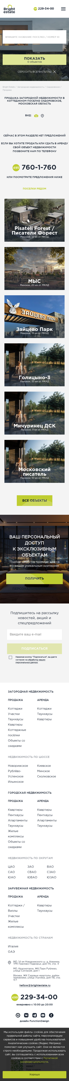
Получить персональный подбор (34, 580)
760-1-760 (34, 168)
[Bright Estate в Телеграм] (34, 1015)
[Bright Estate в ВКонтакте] (26, 1015)
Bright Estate (9, 87)
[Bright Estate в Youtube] (43, 1015)
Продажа (7, 90)
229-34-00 (44, 8)
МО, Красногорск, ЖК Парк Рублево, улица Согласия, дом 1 (35, 970)
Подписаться (34, 648)
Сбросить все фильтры (34, 71)
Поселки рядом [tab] (34, 189)
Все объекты (34, 500)
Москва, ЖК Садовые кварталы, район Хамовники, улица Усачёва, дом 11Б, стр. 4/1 (37, 978)
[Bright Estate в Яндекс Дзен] (51, 1015)
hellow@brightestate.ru (34, 985)
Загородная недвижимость (30, 87)
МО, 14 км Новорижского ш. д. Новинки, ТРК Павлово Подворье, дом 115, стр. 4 (36, 963)
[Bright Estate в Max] (18, 1015)
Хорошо (34, 1075)
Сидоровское (53, 87)
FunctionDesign (39, 1021)
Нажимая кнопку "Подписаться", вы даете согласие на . (36, 659)
